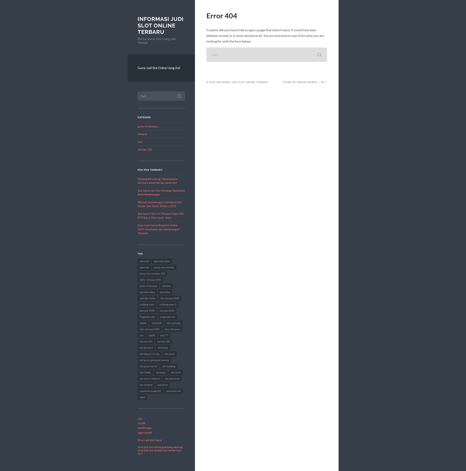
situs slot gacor (172, 329)
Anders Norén (307, 82)
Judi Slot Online (148, 298)
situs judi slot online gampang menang (160, 447)
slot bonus (163, 347)
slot (141, 335)
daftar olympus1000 (150, 279)
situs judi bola (174, 323)
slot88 (151, 335)
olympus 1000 (147, 310)
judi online (165, 292)
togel (142, 397)
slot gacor (170, 353)
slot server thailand (150, 378)
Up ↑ (324, 82)
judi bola (166, 285)
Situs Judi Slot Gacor (150, 440)
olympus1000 (167, 310)
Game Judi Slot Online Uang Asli (159, 68)
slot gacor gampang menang (154, 360)
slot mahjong (168, 366)
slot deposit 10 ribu (150, 353)
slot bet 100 (145, 149)
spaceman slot (173, 391)
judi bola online (147, 292)
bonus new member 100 (152, 273)
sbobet (143, 323)
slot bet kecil (146, 347)
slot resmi (176, 372)
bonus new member (164, 267)
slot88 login (145, 428)
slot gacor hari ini (148, 366)
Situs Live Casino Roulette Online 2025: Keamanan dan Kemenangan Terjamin (158, 229)
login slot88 (145, 432)
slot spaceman (172, 378)
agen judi (144, 261)
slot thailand (146, 384)
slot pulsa (161, 372)
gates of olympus (148, 126)
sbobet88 (157, 323)
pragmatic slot (167, 316)
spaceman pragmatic (150, 391)
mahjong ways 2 (167, 304)
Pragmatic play (147, 316)
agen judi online (162, 261)
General (142, 134)
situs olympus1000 (150, 329)
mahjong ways (147, 304)
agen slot (144, 267)
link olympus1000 (170, 298)
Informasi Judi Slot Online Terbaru (161, 25)
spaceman (162, 384)
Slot (140, 141)
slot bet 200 (163, 341)
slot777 (164, 335)
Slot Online (145, 372)
